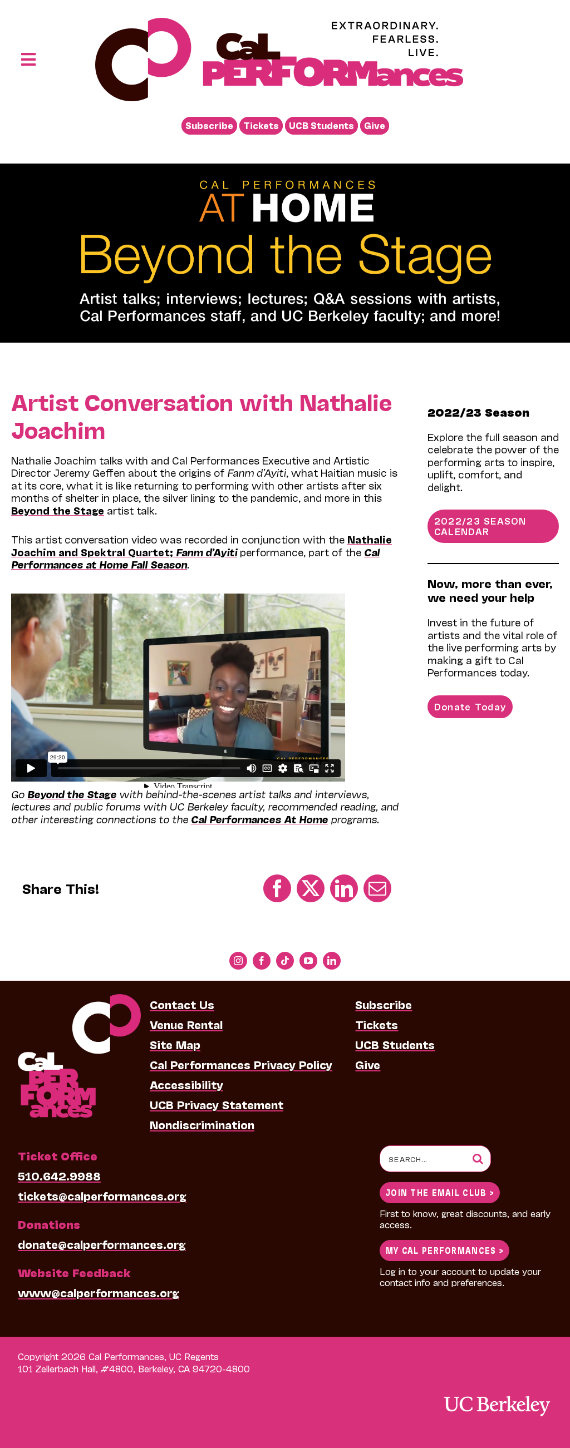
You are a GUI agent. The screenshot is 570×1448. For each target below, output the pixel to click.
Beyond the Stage (57, 510)
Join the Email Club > (440, 1192)
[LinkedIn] (344, 888)
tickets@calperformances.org (102, 1195)
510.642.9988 (59, 1175)
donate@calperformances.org (102, 1244)
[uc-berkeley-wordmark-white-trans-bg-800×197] (496, 1395)
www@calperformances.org (98, 1292)
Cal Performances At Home (259, 819)
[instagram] (238, 961)
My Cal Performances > (444, 1249)
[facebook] (262, 961)
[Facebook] (277, 888)
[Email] (377, 888)
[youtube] (308, 961)
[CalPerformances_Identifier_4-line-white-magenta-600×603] (79, 999)
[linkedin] (332, 961)
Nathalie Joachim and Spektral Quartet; (201, 545)
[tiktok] (285, 961)
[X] (310, 888)
